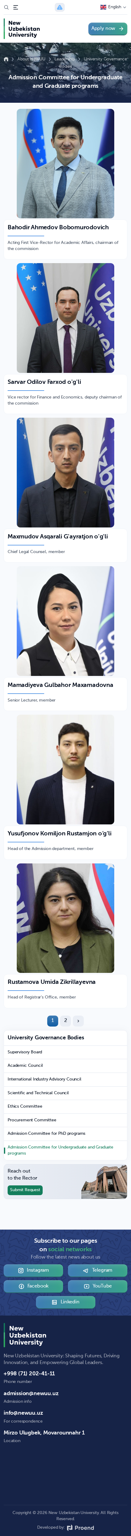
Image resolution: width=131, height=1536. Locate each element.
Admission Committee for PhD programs (46, 1133)
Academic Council (25, 1065)
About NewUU (32, 59)
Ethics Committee (25, 1106)
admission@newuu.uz (31, 1393)
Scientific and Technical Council (38, 1093)
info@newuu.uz (23, 1413)
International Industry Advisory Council (44, 1079)
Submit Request (25, 1190)
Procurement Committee (32, 1120)
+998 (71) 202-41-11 (29, 1374)
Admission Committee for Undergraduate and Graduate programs (60, 1150)
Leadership (65, 59)
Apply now (103, 28)
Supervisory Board (25, 1052)
